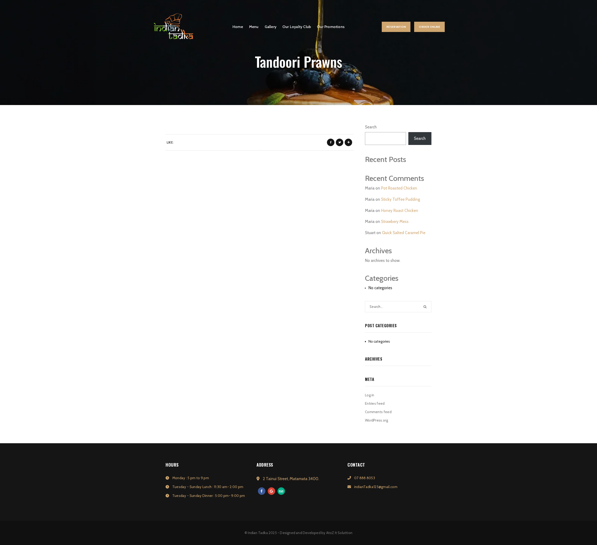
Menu (254, 27)
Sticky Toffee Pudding (400, 199)
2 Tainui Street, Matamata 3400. (290, 478)
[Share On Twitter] (339, 142)
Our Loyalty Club (296, 27)
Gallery (270, 27)
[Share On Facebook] (330, 142)
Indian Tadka (258, 533)
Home (238, 27)
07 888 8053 (364, 478)
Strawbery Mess (395, 221)
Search (371, 127)
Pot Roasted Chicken (399, 188)
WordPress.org (376, 420)
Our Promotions (330, 27)
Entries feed (375, 403)
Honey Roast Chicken (399, 210)
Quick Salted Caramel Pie (403, 232)
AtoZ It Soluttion (339, 533)
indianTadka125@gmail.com (375, 487)
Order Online (429, 26)
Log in (369, 395)
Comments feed (378, 412)
